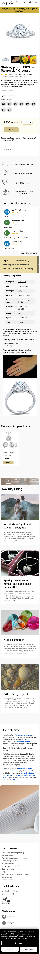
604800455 (9, 894)
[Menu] (36, 3)
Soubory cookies (8, 863)
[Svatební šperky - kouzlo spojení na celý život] (20, 507)
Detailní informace (7, 91)
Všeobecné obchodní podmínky (13, 853)
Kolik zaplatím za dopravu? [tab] (16, 264)
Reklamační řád (7, 855)
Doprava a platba (8, 869)
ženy (20, 291)
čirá (19, 313)
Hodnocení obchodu (9, 880)
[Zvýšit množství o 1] (31, 122)
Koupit (11, 130)
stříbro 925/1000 (24, 295)
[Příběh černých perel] (20, 677)
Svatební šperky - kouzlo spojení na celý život (18, 526)
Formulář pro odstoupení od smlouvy (15, 858)
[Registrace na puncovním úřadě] (6, 900)
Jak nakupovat (7, 877)
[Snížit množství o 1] (23, 122)
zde (29, 938)
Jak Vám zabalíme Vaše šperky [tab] (18, 268)
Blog (3, 872)
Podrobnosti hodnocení (26, 74)
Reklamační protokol (9, 861)
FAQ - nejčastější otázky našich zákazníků (16, 874)
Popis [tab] (5, 260)
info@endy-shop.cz (12, 891)
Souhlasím (29, 949)
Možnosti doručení (29, 138)
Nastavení (19, 943)
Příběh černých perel (16, 694)
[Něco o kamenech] (20, 622)
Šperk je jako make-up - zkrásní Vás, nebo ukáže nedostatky (17, 584)
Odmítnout (10, 949)
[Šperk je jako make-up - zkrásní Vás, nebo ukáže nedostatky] (20, 563)
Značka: (8, 76)
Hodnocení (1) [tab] (22, 260)
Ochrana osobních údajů (10, 866)
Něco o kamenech (14, 640)
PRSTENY (22, 282)
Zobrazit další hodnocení (28, 253)
